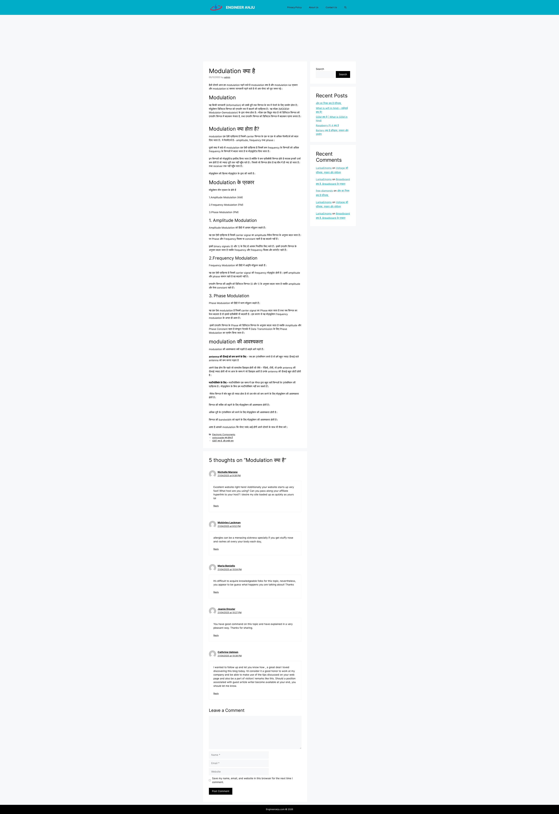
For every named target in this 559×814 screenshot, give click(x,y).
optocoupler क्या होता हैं (222, 437)
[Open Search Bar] (345, 7)
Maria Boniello (226, 565)
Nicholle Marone (228, 472)
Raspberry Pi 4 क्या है (327, 125)
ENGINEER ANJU (240, 7)
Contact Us (331, 7)
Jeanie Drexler (226, 609)
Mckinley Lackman (229, 522)
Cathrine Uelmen (228, 652)
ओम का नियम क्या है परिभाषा (329, 103)
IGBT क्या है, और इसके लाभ (222, 440)
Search (320, 69)
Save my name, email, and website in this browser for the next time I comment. (252, 780)
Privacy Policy (294, 7)
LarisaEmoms (324, 168)
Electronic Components (223, 434)
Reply (216, 506)
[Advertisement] (279, 36)
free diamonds (324, 190)
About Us (313, 7)
